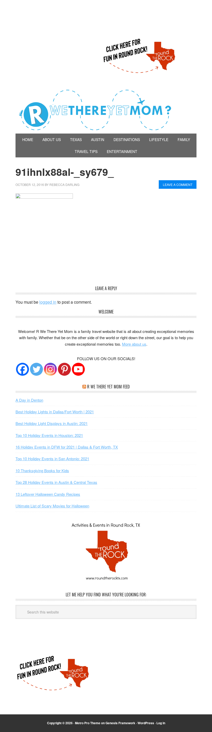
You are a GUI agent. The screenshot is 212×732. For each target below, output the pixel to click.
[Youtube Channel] (78, 369)
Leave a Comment (177, 184)
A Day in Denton (29, 400)
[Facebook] (22, 369)
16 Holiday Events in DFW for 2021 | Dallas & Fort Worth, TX (67, 447)
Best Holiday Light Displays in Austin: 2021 (52, 423)
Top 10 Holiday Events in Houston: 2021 (49, 435)
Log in (160, 723)
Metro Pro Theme (87, 723)
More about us (134, 344)
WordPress (146, 723)
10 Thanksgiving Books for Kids (42, 470)
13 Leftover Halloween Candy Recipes (48, 494)
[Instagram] (50, 369)
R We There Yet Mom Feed (108, 387)
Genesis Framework (120, 723)
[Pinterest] (64, 369)
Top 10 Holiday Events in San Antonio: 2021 (52, 458)
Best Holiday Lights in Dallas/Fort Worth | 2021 (55, 411)
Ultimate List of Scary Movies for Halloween (52, 505)
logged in (47, 302)
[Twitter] (36, 369)
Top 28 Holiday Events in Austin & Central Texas (56, 482)
